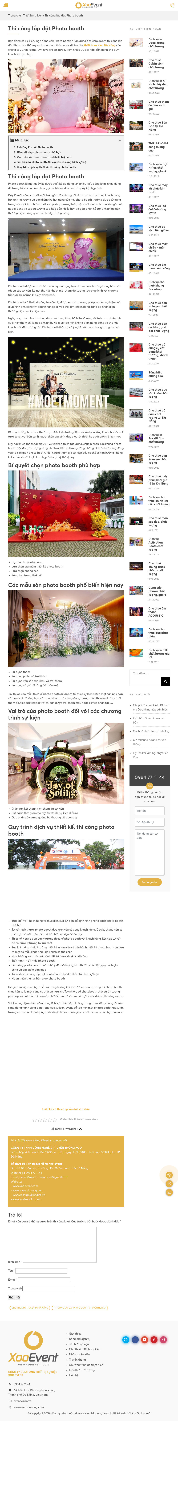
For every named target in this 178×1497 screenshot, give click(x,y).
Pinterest (154, 1339)
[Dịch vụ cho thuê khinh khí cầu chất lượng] (136, 500)
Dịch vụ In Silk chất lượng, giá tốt (158, 654)
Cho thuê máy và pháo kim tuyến (158, 189)
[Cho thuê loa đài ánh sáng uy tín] (136, 208)
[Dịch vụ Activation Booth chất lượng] (136, 541)
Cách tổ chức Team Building (151, 731)
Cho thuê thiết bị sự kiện (84, 1349)
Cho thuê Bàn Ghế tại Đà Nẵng (157, 126)
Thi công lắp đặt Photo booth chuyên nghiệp (80, 1308)
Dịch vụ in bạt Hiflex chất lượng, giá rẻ (157, 168)
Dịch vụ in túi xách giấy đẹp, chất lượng (158, 85)
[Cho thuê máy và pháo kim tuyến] (136, 188)
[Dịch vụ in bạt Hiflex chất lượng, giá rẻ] (136, 167)
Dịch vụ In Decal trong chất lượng (156, 43)
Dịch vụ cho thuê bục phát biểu (158, 633)
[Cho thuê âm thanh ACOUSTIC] (136, 611)
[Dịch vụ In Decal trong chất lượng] (136, 42)
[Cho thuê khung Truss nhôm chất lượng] (136, 566)
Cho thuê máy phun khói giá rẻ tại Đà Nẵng (158, 480)
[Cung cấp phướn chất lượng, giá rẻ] (136, 590)
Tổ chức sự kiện (79, 1344)
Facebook (135, 1339)
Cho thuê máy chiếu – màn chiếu (158, 248)
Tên (11, 1270)
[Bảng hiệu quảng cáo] (136, 375)
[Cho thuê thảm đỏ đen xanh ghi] (136, 104)
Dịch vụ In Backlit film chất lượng (156, 439)
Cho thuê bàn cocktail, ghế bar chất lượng (158, 327)
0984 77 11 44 (150, 777)
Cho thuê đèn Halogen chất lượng (157, 307)
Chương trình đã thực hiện (86, 1365)
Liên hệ (73, 1375)
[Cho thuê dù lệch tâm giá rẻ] (136, 229)
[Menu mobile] (6, 5)
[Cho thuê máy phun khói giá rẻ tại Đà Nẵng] (136, 479)
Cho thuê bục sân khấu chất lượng (158, 393)
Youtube (144, 1339)
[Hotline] (172, 5)
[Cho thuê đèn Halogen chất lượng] (136, 305)
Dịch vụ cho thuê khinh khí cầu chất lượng (158, 501)
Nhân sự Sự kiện (79, 1354)
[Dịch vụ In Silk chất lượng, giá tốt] (136, 653)
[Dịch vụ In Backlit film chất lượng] (136, 438)
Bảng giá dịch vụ (79, 1339)
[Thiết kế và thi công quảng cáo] (136, 146)
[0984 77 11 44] (169, 1175)
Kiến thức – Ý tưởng (82, 1370)
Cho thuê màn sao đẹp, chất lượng (158, 522)
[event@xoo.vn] (169, 1192)
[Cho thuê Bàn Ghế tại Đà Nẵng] (136, 125)
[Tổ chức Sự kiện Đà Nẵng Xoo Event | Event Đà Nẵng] (89, 5)
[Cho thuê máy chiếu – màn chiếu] (136, 246)
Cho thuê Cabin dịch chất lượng (156, 64)
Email (12, 1279)
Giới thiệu (75, 1333)
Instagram (163, 1339)
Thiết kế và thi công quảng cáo (158, 147)
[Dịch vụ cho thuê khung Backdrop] (136, 285)
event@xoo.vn (22, 1401)
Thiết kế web (118, 1413)
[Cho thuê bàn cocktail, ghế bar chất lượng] (136, 326)
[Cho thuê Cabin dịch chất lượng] (136, 63)
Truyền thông (77, 1359)
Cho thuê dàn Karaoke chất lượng (157, 459)
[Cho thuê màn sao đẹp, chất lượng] (136, 521)
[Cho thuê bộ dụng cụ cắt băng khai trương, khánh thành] (136, 347)
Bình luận (15, 1261)
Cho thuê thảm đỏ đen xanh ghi (158, 105)
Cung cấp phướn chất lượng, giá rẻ (157, 591)
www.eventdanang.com (29, 1407)
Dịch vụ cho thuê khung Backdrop (156, 286)
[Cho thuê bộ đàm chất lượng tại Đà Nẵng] (136, 413)
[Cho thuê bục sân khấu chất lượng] (136, 392)
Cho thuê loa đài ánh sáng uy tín (157, 210)
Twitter (125, 1339)
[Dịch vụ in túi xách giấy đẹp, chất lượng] (136, 83)
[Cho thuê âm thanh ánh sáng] (136, 267)
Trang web (15, 1288)
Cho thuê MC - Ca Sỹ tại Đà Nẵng (30, 1308)
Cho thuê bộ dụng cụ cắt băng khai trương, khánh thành (158, 351)
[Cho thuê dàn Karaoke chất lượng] (136, 458)
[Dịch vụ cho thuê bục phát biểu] (136, 632)
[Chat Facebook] (169, 1183)
